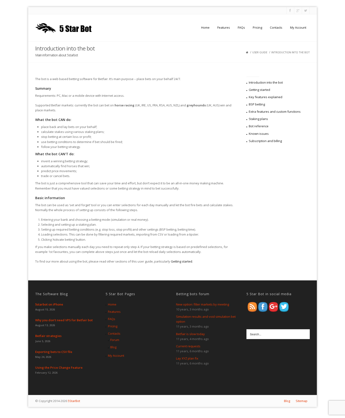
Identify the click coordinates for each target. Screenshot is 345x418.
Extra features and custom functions (275, 111)
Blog (113, 347)
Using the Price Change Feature (59, 367)
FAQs (241, 27)
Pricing (257, 27)
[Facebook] (290, 10)
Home (205, 27)
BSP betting (257, 104)
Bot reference (258, 126)
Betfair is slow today (190, 334)
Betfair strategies (48, 336)
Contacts (276, 27)
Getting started (181, 261)
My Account (298, 27)
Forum (114, 340)
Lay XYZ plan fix (187, 358)
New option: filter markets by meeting (202, 304)
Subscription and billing (265, 141)
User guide (259, 52)
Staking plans (258, 119)
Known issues (259, 134)
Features (223, 27)
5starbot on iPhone (49, 304)
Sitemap (301, 401)
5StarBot (74, 401)
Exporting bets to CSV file (53, 352)
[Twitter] (305, 10)
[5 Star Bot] (64, 27)
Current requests (188, 346)
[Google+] (297, 10)
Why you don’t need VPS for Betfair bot (64, 320)
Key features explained (265, 97)
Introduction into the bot (266, 82)
